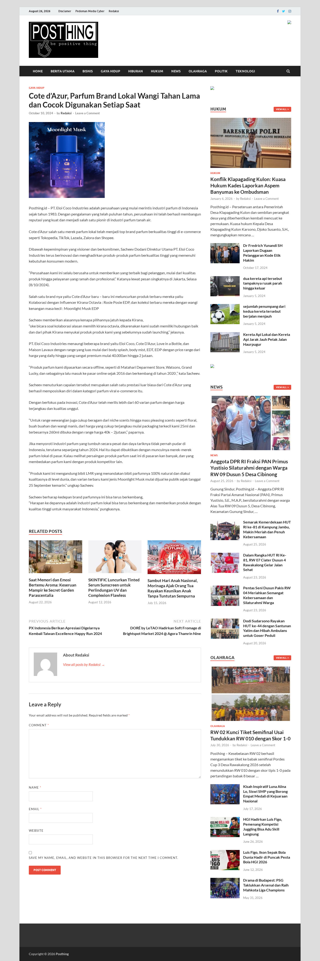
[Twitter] (283, 11)
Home (38, 71)
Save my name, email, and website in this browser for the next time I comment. (103, 858)
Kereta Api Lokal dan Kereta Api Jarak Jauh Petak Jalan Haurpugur (266, 339)
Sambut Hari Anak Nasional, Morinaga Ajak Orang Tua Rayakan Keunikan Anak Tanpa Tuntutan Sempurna (173, 588)
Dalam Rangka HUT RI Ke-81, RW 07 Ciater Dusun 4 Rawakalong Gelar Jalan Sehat (264, 562)
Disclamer (64, 11)
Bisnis (87, 71)
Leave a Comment (87, 113)
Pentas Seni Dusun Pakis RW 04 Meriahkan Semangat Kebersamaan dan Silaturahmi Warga (267, 595)
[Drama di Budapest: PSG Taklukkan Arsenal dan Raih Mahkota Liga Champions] (225, 880)
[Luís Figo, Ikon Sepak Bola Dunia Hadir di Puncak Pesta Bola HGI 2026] (225, 852)
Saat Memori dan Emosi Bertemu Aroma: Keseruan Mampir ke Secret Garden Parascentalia (52, 587)
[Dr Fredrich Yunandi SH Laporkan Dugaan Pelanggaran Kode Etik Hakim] (225, 246)
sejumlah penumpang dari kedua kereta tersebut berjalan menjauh (264, 311)
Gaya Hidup (110, 71)
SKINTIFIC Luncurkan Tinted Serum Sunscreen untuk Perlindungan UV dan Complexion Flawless (114, 587)
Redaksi (114, 11)
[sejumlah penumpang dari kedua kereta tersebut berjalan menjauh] (225, 306)
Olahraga (198, 71)
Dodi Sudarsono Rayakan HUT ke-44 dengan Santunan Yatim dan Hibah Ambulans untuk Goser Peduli (267, 628)
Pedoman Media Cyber (89, 11)
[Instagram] (289, 11)
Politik (221, 71)
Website (36, 830)
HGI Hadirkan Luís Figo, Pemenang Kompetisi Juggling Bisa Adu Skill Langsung (262, 826)
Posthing (62, 954)
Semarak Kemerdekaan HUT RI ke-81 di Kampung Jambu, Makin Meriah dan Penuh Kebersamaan (267, 529)
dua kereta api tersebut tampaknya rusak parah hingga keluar (262, 283)
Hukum (157, 71)
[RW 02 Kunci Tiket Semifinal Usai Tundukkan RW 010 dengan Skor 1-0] (250, 669)
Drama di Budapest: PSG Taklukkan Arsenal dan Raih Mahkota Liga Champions (266, 885)
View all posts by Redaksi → (84, 664)
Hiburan (135, 71)
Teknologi (245, 71)
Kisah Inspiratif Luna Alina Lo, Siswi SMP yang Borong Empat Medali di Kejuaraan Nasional (265, 793)
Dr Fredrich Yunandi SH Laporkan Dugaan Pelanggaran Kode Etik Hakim (263, 252)
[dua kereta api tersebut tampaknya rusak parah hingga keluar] (225, 279)
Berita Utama (62, 71)
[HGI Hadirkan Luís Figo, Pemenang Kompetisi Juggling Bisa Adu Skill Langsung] (225, 819)
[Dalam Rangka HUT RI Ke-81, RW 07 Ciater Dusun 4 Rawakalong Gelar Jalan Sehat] (225, 555)
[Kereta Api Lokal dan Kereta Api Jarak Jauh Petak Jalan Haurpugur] (225, 335)
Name (35, 787)
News (176, 71)
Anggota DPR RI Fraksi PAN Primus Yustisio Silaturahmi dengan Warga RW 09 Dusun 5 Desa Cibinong (249, 467)
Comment (39, 725)
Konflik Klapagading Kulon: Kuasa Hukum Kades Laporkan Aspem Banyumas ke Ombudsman (248, 185)
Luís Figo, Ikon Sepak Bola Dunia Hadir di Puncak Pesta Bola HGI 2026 (266, 857)
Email (35, 809)
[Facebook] (278, 11)
